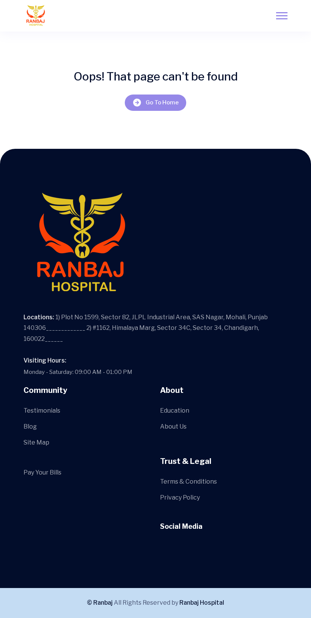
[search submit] (143, 302)
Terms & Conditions (188, 481)
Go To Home (162, 102)
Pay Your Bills (42, 472)
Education (174, 410)
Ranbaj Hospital (201, 602)
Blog (30, 426)
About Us (173, 426)
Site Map (36, 442)
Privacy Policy (180, 497)
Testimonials (42, 410)
